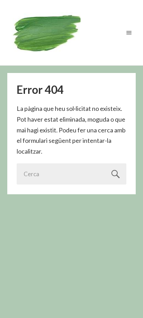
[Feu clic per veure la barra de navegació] (127, 32)
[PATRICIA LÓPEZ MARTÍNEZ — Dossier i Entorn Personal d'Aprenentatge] (71, 32)
